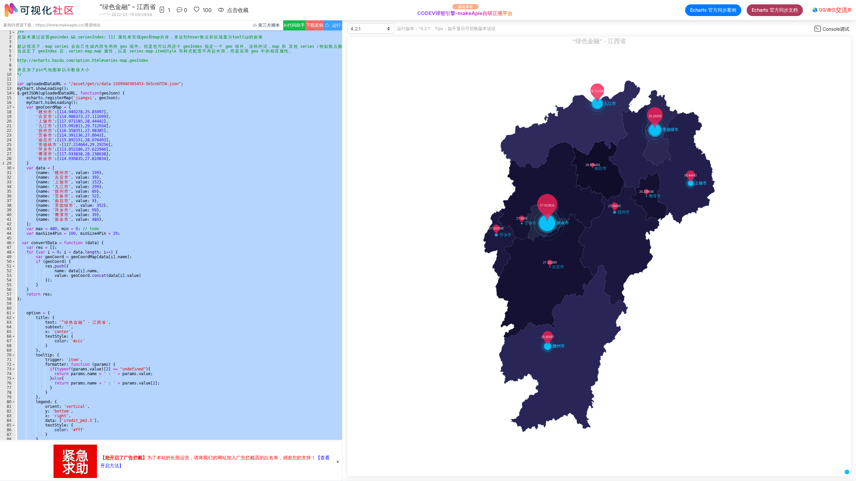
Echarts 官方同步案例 (713, 10)
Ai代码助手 (294, 25)
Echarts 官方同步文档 (775, 10)
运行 (335, 25)
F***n (105, 14)
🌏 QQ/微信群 (832, 10)
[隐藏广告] (337, 461)
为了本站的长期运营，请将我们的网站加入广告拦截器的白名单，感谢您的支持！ (208, 457)
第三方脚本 (268, 25)
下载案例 (314, 25)
